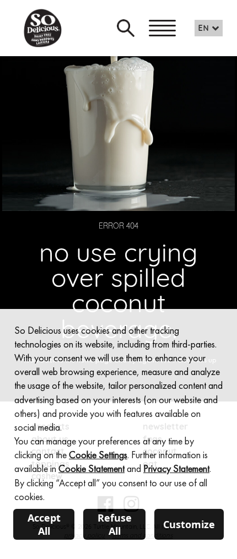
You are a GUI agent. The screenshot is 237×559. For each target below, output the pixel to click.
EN (203, 28)
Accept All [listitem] (44, 524)
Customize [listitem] (189, 524)
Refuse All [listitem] (115, 524)
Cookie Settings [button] (98, 454)
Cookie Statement (91, 468)
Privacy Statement (176, 468)
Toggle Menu (162, 28)
